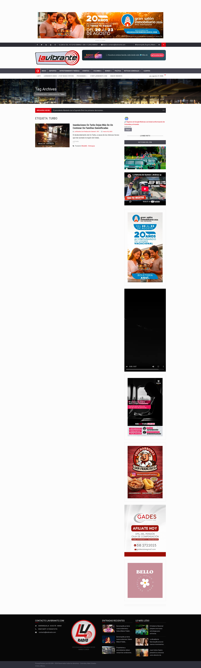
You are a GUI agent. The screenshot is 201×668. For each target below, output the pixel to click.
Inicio (44, 71)
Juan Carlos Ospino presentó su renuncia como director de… (157, 652)
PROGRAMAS (81, 76)
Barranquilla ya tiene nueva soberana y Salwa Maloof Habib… (123, 628)
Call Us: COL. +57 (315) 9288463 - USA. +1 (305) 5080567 (79, 45)
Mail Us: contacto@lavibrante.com (114, 45)
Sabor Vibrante (116, 76)
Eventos (85, 71)
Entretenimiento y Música (69, 71)
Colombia (97, 71)
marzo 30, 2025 (107, 131)
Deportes (52, 71)
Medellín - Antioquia (46, 143)
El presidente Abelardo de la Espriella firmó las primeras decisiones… (78, 110)
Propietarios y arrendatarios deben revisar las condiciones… (124, 650)
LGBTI (39, 76)
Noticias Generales (131, 71)
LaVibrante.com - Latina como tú (47, 94)
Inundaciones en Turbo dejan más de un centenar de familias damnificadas (93, 126)
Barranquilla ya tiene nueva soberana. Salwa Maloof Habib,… (124, 639)
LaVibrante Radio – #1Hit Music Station (59, 76)
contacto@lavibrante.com (47, 632)
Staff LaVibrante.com (98, 76)
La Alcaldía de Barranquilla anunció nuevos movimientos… (157, 641)
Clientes (147, 71)
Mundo (108, 71)
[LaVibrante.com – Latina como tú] (58, 57)
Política (118, 71)
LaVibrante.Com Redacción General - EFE (86, 131)
